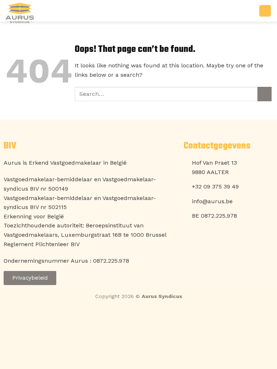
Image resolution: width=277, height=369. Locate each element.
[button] (265, 11)
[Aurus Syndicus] (41, 12)
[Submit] (265, 94)
